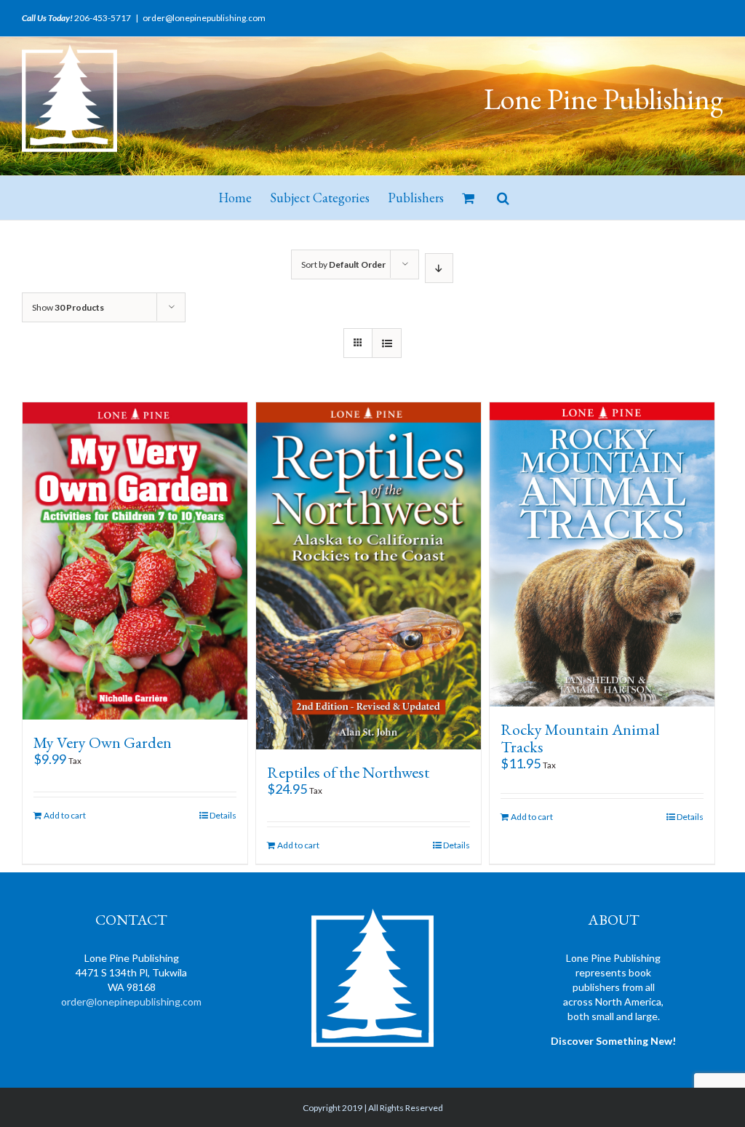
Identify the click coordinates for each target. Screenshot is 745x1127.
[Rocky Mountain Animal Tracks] (602, 554)
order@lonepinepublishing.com (204, 17)
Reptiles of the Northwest (348, 772)
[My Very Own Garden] (135, 561)
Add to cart (65, 815)
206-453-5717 (102, 17)
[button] (503, 198)
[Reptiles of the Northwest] (368, 575)
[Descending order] (439, 268)
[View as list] (386, 343)
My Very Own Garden (102, 742)
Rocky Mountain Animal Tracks (580, 738)
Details (223, 815)
